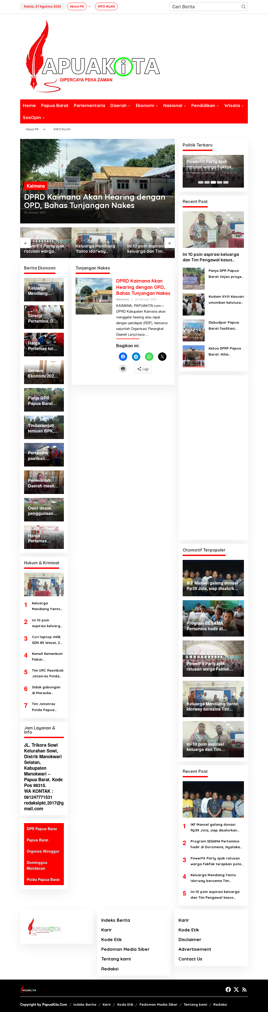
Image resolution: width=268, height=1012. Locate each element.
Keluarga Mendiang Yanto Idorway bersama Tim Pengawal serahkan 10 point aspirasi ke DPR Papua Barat (95, 248)
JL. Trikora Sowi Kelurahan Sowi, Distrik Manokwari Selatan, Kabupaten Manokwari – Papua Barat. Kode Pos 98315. (43, 765)
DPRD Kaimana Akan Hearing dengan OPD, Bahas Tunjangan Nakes (94, 201)
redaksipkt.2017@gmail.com (44, 806)
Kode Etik (111, 939)
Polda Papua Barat (43, 879)
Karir (106, 929)
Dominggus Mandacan (37, 865)
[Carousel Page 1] (200, 182)
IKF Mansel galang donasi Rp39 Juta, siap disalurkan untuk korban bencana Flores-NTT (217, 827)
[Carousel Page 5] (225, 182)
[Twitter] (236, 989)
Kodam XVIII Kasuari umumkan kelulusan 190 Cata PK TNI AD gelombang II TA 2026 (226, 299)
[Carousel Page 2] (207, 182)
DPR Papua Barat (42, 828)
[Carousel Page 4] (219, 182)
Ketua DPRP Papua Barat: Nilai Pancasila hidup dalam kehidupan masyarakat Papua (225, 351)
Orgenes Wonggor (43, 851)
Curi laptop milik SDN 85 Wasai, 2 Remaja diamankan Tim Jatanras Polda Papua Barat (46, 640)
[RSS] (244, 989)
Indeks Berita (115, 920)
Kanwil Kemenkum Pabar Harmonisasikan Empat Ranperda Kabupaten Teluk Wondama (47, 656)
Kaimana (36, 186)
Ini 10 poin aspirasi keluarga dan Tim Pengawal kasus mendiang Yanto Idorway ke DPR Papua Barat (145, 248)
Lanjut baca (136, 334)
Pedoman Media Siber (125, 949)
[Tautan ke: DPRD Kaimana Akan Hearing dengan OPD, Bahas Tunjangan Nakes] (94, 296)
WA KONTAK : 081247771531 (38, 794)
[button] (243, 6)
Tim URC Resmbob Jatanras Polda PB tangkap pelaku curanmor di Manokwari (48, 673)
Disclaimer (189, 939)
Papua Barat (37, 839)
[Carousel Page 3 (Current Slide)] (213, 182)
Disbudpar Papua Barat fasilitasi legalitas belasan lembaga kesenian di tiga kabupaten (225, 325)
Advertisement (194, 949)
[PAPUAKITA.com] (90, 56)
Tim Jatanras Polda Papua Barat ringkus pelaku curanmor (47, 707)
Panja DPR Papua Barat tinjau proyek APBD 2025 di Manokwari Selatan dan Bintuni (226, 273)
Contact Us (190, 959)
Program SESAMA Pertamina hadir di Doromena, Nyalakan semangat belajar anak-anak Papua (216, 844)
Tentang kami (116, 959)
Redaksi (110, 968)
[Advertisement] (213, 457)
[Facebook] (228, 989)
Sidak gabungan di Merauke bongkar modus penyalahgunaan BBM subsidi (47, 690)
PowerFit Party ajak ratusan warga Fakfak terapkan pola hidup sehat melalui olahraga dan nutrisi (45, 248)
